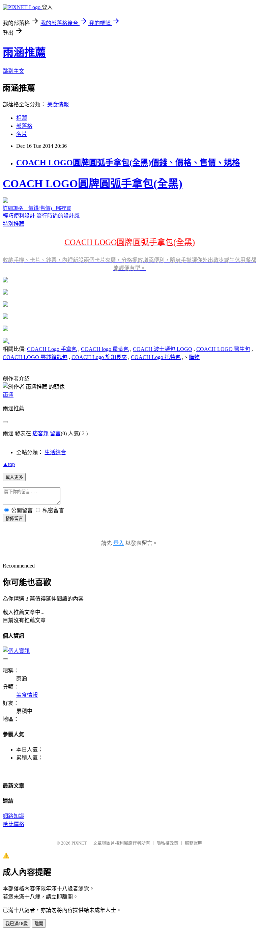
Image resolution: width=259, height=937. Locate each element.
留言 (55, 433)
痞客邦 (40, 433)
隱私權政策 (167, 843)
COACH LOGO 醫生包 (223, 349)
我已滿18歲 (16, 923)
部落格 (24, 126)
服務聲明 (193, 843)
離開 (38, 923)
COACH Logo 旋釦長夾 (99, 357)
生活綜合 (55, 452)
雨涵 (8, 395)
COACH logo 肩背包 (105, 349)
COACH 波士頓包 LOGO (162, 349)
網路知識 (13, 816)
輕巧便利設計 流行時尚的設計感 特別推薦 (129, 224)
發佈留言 (14, 518)
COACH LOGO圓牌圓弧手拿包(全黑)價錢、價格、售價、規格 (128, 162)
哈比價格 (13, 824)
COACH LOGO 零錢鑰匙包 (35, 357)
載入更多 (14, 477)
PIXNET (79, 843)
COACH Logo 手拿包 (52, 349)
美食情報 (58, 104)
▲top (9, 464)
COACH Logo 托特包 (156, 357)
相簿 (21, 118)
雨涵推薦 (24, 52)
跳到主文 (13, 71)
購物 (194, 357)
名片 (21, 134)
